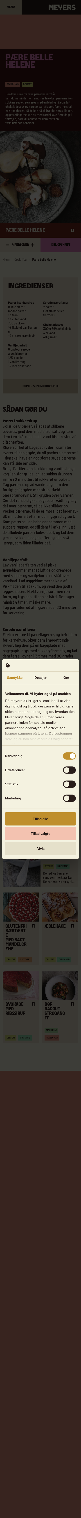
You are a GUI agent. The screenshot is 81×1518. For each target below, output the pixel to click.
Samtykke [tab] (14, 677)
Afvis (40, 848)
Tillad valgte (40, 834)
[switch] (69, 770)
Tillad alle (40, 819)
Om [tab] (66, 677)
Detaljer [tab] (40, 677)
